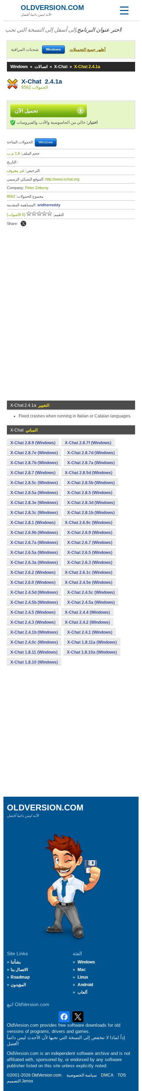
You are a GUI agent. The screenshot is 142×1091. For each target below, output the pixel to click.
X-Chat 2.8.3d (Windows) (91, 502)
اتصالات (41, 66)
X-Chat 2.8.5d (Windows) (88, 472)
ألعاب (82, 992)
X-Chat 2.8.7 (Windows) (32, 472)
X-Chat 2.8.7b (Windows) (34, 462)
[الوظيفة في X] (23, 223)
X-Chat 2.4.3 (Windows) (32, 622)
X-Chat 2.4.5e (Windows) (88, 582)
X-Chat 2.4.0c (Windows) (34, 642)
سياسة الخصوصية (82, 1075)
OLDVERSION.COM (52, 7)
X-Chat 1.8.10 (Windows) (34, 662)
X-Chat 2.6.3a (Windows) (34, 562)
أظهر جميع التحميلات (87, 49)
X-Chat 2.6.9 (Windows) (89, 532)
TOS (122, 1075)
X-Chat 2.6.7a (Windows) (34, 542)
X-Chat (61, 66)
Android (85, 984)
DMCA (107, 1075)
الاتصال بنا (19, 969)
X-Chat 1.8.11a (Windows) (92, 642)
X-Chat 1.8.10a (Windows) (92, 652)
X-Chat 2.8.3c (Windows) (34, 512)
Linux (83, 977)
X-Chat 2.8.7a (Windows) (91, 462)
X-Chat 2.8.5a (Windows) (34, 492)
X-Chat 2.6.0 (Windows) (32, 582)
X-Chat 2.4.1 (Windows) (89, 632)
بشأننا (16, 962)
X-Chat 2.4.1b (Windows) (34, 632)
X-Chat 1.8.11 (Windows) (34, 652)
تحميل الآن (26, 110)
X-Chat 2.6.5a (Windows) (34, 552)
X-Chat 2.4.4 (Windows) (87, 612)
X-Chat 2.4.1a (41, 81)
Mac (82, 969)
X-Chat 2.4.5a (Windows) (91, 602)
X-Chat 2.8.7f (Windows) (88, 442)
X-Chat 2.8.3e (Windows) (34, 502)
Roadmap (20, 977)
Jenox (27, 1081)
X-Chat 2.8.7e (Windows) (34, 452)
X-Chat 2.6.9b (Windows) (34, 532)
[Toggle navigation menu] (124, 10)
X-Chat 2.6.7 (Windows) (89, 542)
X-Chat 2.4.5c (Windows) (91, 592)
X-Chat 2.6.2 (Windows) (32, 572)
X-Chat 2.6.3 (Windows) (89, 562)
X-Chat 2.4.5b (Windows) (34, 602)
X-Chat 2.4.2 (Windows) (87, 622)
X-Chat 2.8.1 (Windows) (32, 522)
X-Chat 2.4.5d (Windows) (34, 592)
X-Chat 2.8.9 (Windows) (32, 442)
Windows (19, 66)
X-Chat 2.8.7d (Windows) (91, 452)
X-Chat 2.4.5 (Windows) (32, 612)
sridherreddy (48, 205)
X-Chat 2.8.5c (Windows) (34, 482)
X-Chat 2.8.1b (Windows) (91, 512)
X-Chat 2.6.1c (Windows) (88, 572)
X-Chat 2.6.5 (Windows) (89, 552)
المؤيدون (18, 984)
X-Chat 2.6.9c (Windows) (88, 522)
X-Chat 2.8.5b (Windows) (91, 482)
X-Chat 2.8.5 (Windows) (89, 492)
